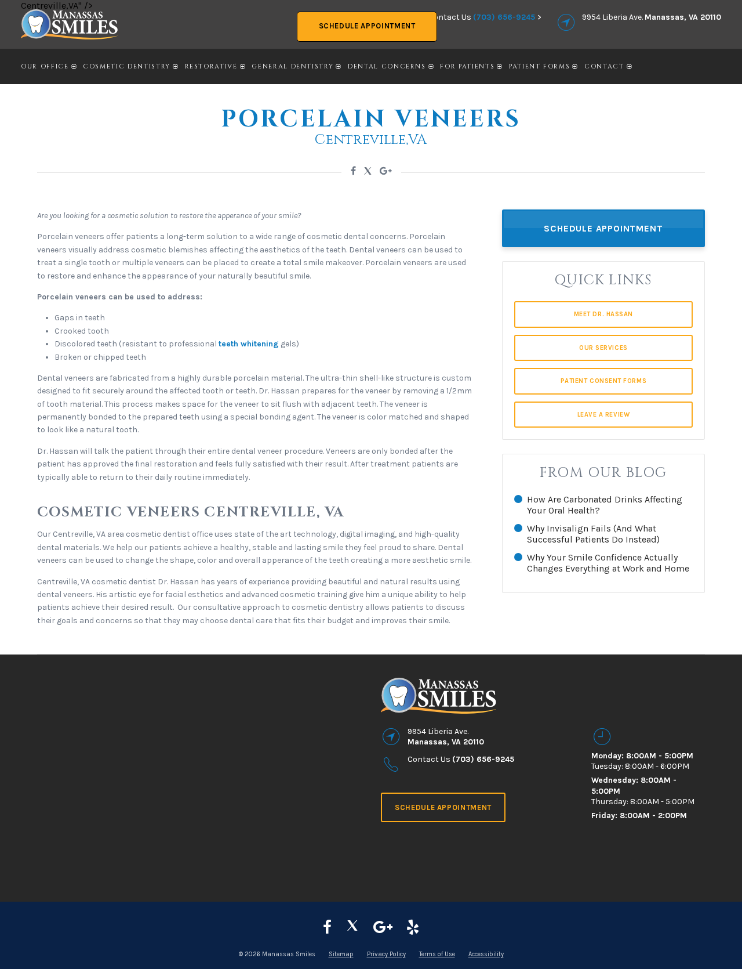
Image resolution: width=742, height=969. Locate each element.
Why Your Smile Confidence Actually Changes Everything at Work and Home (608, 563)
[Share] (386, 170)
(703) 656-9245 (504, 17)
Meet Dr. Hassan (603, 314)
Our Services (603, 348)
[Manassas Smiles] (352, 928)
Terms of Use (437, 954)
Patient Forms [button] (539, 66)
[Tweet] (368, 172)
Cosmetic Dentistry (126, 66)
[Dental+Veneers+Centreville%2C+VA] (353, 170)
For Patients (467, 66)
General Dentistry (292, 66)
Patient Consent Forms (604, 381)
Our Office (45, 66)
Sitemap (341, 954)
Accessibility (486, 954)
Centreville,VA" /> (57, 5)
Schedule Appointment (367, 25)
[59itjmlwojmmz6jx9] (382, 928)
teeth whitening (249, 344)
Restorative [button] (211, 66)
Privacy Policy (386, 954)
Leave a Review (603, 414)
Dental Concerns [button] (387, 66)
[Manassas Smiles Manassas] (412, 928)
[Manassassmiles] (327, 928)
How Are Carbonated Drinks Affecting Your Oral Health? (604, 505)
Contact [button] (604, 66)
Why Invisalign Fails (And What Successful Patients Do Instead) (593, 534)
